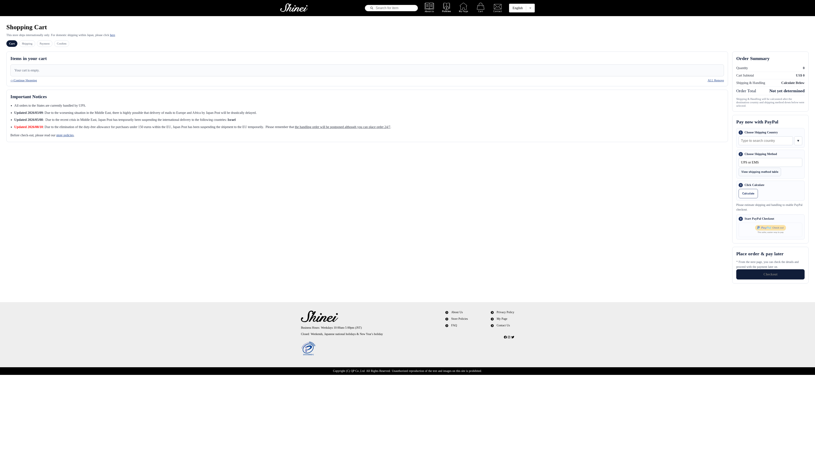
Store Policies (459, 318)
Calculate (748, 193)
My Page (502, 318)
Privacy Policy (505, 312)
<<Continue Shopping (23, 80)
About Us (457, 312)
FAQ (454, 325)
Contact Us (503, 325)
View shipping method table (759, 171)
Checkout (770, 274)
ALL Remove (716, 80)
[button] (357, 349)
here (112, 35)
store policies (65, 135)
